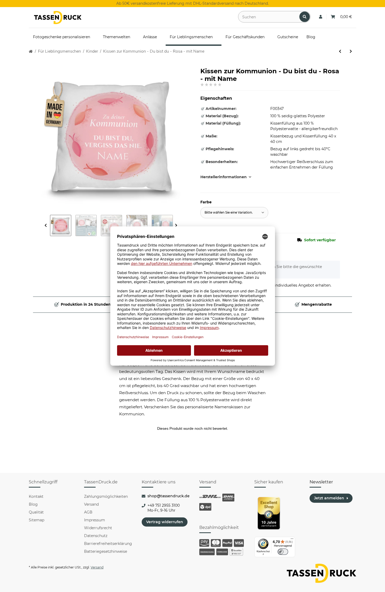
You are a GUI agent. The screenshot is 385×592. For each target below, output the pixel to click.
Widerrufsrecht (98, 528)
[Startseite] (31, 51)
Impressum (94, 520)
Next (176, 225)
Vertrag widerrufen (164, 522)
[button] (320, 17)
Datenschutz (95, 535)
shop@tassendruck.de (168, 496)
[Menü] (292, 540)
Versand (91, 504)
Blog (33, 504)
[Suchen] (304, 17)
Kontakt (36, 496)
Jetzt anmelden (329, 498)
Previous (45, 225)
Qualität (36, 512)
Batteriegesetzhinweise (105, 551)
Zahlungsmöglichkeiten (106, 496)
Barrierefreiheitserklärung (108, 543)
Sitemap (36, 520)
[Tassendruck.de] (57, 17)
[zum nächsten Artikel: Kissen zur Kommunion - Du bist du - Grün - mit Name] (350, 51)
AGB (88, 512)
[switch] (283, 552)
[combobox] (234, 212)
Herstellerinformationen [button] (223, 177)
